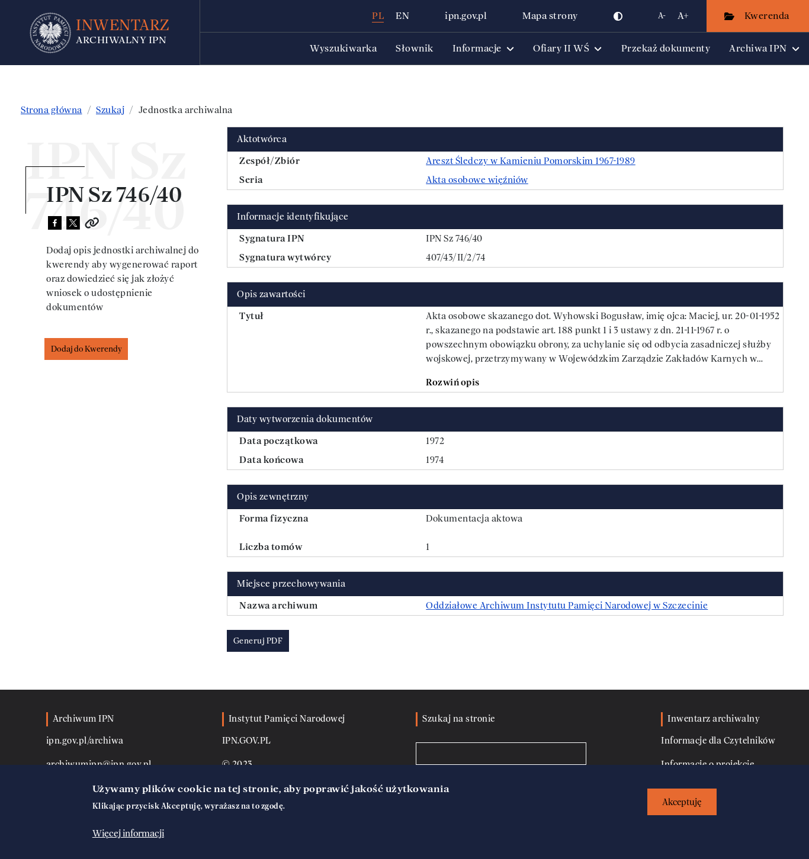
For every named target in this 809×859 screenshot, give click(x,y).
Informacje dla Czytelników (718, 741)
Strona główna (51, 110)
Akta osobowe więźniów (477, 179)
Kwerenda (768, 15)
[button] (618, 16)
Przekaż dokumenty (666, 48)
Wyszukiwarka (343, 48)
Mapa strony (550, 15)
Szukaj (110, 110)
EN (402, 15)
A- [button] (662, 15)
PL (378, 15)
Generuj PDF (258, 640)
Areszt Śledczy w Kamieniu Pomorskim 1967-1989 (530, 161)
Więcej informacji (128, 833)
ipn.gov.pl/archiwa (85, 741)
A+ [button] (683, 15)
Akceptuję (682, 802)
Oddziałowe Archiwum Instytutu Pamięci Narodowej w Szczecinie (567, 605)
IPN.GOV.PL (246, 741)
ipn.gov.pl (466, 15)
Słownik (415, 48)
